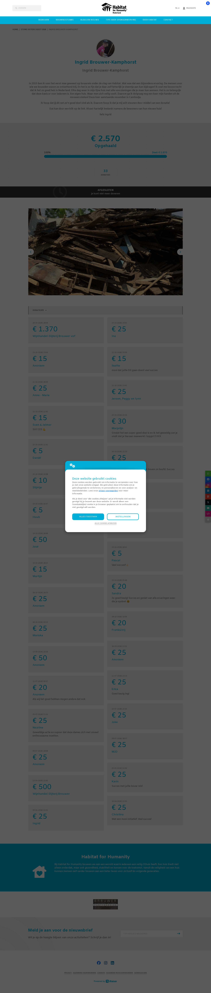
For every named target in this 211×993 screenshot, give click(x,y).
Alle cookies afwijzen (105, 523)
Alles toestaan (88, 516)
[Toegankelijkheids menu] (208, 3)
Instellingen (122, 516)
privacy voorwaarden (108, 491)
